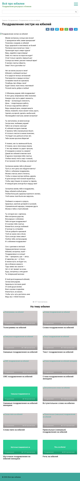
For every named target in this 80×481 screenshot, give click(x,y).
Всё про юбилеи (13, 3)
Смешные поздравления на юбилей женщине (20, 404)
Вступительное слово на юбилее (59, 403)
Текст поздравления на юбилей (58, 352)
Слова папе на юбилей (14, 430)
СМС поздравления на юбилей (17, 376)
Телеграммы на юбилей (14, 327)
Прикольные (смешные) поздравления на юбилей (55, 431)
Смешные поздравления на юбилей (20, 352)
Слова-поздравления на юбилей (58, 327)
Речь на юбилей (50, 456)
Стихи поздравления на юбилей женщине (58, 377)
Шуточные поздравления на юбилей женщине (16, 457)
